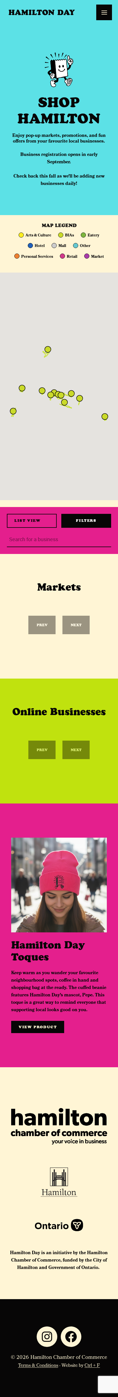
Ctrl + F (92, 1366)
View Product (38, 1027)
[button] (71, 393)
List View (27, 520)
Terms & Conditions (38, 1366)
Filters (86, 520)
